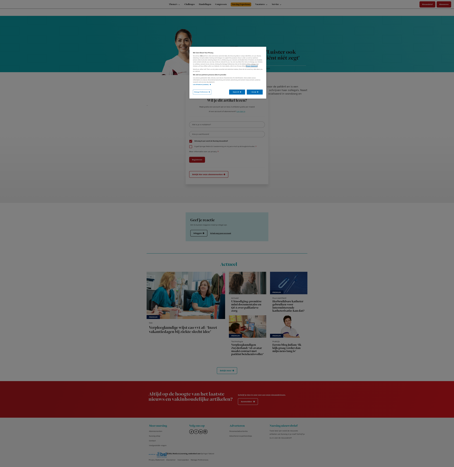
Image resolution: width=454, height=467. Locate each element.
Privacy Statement (251, 66)
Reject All (236, 92)
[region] (227, 73)
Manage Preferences (201, 92)
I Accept (253, 92)
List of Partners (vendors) (201, 84)
